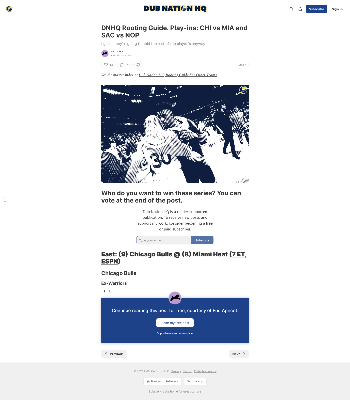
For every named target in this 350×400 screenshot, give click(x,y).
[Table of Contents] (4, 200)
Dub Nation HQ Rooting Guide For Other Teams (178, 75)
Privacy (176, 371)
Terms (187, 371)
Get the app (195, 381)
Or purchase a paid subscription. (175, 333)
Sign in (337, 9)
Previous (116, 354)
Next (236, 354)
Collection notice (205, 371)
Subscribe (316, 9)
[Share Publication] (300, 9)
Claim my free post (175, 322)
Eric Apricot (119, 51)
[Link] (95, 196)
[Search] (291, 9)
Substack (155, 391)
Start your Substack (164, 381)
